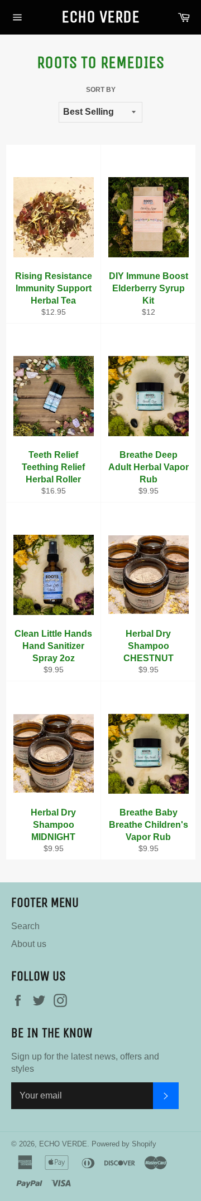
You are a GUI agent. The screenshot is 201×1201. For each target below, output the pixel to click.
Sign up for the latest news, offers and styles (85, 1062)
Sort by (101, 90)
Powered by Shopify (124, 1144)
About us (28, 944)
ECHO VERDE (100, 17)
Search (25, 926)
